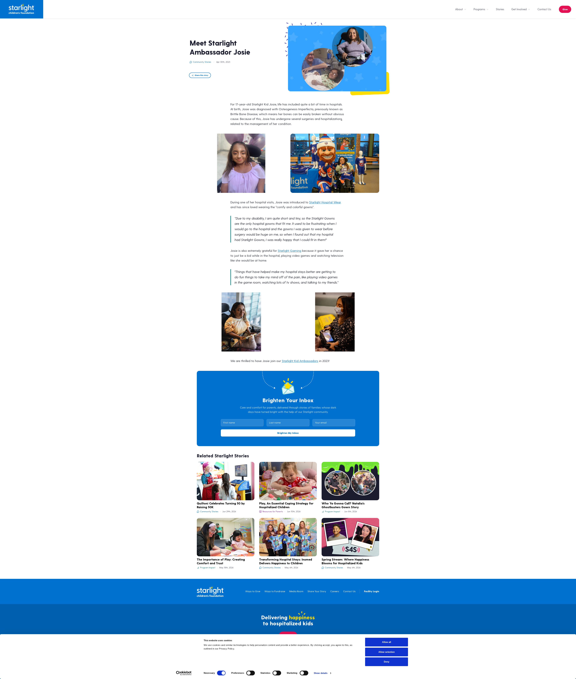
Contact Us (544, 9)
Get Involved (519, 9)
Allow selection (386, 652)
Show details (320, 673)
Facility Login (371, 591)
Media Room (296, 591)
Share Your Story (317, 591)
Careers (334, 591)
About (459, 9)
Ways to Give (252, 591)
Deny (386, 661)
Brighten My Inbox (288, 433)
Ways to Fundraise (274, 591)
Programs (479, 9)
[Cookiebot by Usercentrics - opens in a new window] (184, 673)
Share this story (201, 75)
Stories (500, 9)
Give (565, 9)
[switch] (250, 673)
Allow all (386, 642)
